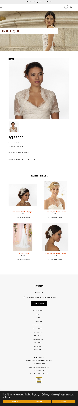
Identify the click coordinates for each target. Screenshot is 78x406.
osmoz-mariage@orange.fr (41, 367)
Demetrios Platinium (38, 325)
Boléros (26, 152)
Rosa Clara (37, 343)
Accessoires (19, 152)
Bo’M (37, 314)
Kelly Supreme (37, 328)
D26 (55, 214)
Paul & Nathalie (38, 339)
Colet (38, 318)
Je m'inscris (39, 303)
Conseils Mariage (39, 370)
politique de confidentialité (41, 297)
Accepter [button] (15, 402)
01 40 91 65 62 (40, 364)
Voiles (27, 254)
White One (37, 350)
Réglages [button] (39, 402)
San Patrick (37, 346)
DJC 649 (22, 214)
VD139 (23, 256)
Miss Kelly (37, 335)
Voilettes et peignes (27, 212)
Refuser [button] (63, 402)
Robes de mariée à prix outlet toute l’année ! (39, 2)
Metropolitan (37, 332)
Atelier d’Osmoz (37, 311)
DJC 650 (55, 256)
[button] (16, 147)
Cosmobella (38, 321)
